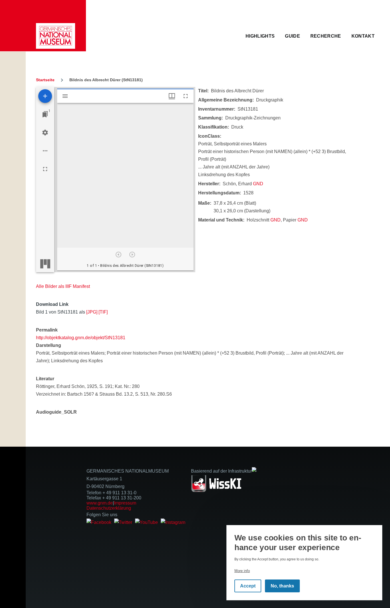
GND (258, 183)
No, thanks (282, 585)
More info (242, 571)
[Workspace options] (45, 151)
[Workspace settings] (45, 132)
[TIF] (103, 312)
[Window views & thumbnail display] (172, 96)
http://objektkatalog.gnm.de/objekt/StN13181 (80, 337)
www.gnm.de (100, 503)
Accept (248, 585)
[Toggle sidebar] (65, 96)
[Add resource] (45, 96)
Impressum (125, 503)
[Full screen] (45, 169)
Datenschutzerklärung (109, 508)
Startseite (45, 80)
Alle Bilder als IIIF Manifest (63, 286)
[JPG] (91, 312)
